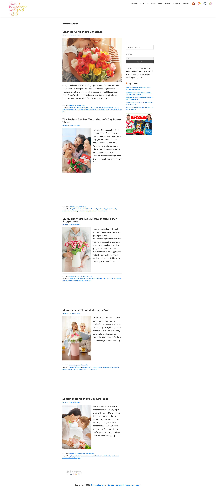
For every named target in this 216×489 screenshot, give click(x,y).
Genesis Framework (116, 485)
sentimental (115, 456)
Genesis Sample (98, 485)
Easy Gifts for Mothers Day (77, 107)
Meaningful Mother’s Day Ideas (82, 31)
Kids (77, 207)
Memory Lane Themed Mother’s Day (85, 310)
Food (82, 276)
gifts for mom (81, 278)
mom (113, 278)
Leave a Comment (75, 35)
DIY (74, 207)
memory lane (102, 367)
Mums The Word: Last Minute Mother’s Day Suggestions (89, 220)
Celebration (72, 105)
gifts (71, 367)
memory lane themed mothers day (108, 107)
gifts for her (73, 278)
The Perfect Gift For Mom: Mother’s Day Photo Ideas (91, 121)
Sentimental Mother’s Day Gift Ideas (85, 399)
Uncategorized (89, 453)
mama (84, 367)
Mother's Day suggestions (75, 280)
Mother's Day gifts (67, 109)
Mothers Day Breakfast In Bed (89, 109)
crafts (71, 207)
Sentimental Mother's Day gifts (98, 211)
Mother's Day (81, 105)
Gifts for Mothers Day (92, 107)
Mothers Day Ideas (104, 109)
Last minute (89, 278)
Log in (138, 485)
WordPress (129, 485)
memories (89, 367)
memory (95, 367)
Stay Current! (133, 84)
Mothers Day (77, 109)
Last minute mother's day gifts (102, 278)
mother (76, 369)
